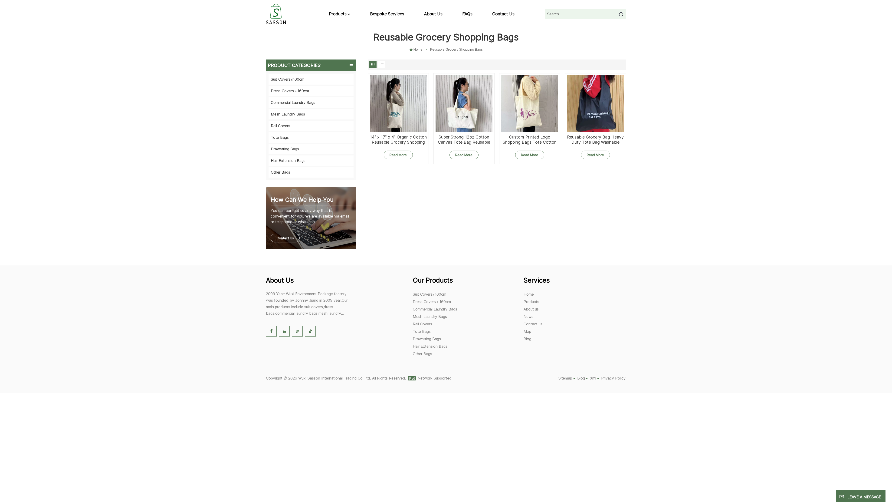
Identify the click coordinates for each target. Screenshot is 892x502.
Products (338, 13)
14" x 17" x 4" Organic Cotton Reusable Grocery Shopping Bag (398, 140)
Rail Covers (280, 125)
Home (418, 49)
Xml (593, 378)
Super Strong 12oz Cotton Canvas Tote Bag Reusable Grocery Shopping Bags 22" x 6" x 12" (464, 140)
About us (433, 13)
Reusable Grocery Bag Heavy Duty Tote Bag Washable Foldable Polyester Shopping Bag (595, 140)
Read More (398, 155)
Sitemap (565, 378)
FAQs (467, 13)
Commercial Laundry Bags (293, 102)
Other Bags (280, 172)
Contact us (503, 13)
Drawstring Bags (285, 149)
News (528, 316)
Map (527, 331)
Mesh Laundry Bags (288, 114)
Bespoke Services (387, 13)
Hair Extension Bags (288, 160)
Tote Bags (280, 137)
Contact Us (285, 238)
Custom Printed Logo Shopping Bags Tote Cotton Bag (530, 140)
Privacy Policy (613, 378)
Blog (527, 339)
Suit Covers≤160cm (287, 79)
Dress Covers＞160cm (290, 91)
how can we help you (302, 199)
